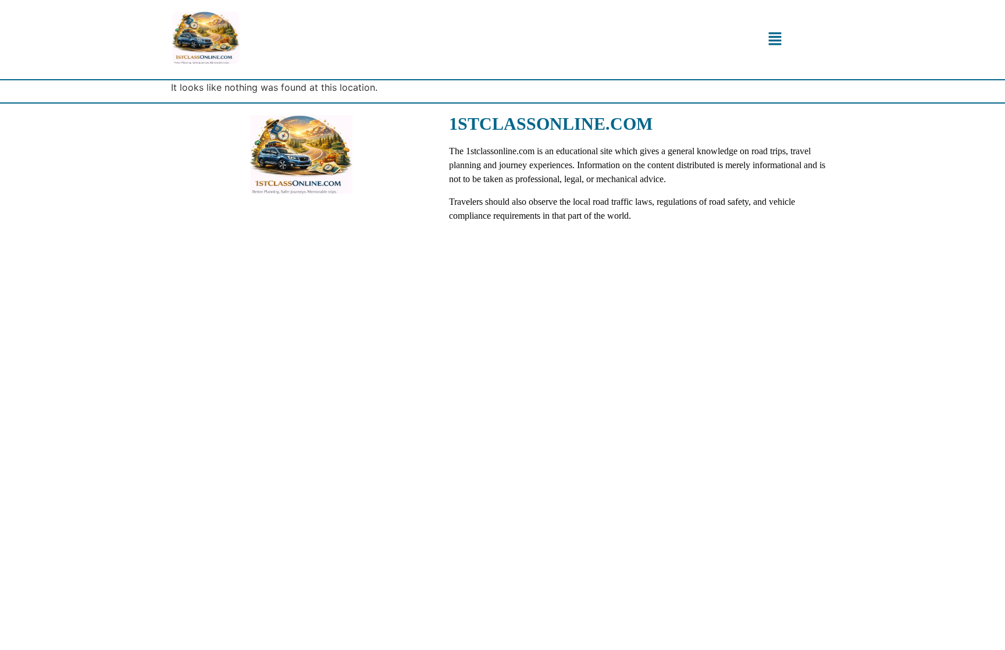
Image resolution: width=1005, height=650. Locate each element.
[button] (775, 39)
